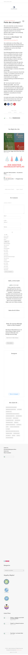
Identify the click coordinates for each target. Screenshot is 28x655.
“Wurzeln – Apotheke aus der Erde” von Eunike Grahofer (17, 618)
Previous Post (9, 189)
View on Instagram (14, 394)
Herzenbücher (9, 422)
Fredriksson (16, 118)
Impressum (6, 447)
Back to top (13, 652)
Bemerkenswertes (10, 20)
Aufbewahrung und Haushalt (12, 413)
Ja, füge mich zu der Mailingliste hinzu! (6, 237)
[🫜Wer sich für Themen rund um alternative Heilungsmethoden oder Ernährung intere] (10, 361)
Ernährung (15, 418)
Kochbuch (19, 424)
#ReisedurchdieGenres (11, 407)
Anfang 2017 (8, 411)
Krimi (7, 426)
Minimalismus (9, 433)
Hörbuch (16, 422)
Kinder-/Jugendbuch (10, 424)
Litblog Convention (14, 426)
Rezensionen (16, 433)
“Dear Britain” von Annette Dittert (16, 633)
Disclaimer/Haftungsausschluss (10, 449)
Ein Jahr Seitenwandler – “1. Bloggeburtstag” (13, 178)
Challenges (8, 418)
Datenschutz (6, 451)
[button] (5, 104)
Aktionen (19, 409)
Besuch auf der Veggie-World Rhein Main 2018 (14, 151)
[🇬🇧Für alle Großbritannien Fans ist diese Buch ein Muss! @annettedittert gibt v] (10, 370)
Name (5, 215)
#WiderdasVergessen (11, 409)
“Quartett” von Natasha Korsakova (17, 623)
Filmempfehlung (9, 420)
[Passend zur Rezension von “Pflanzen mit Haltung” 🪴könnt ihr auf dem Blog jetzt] (10, 379)
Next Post (20, 189)
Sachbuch (8, 435)
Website (5, 226)
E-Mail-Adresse (6, 221)
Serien (13, 435)
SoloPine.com (19, 650)
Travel (18, 435)
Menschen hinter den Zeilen (12, 431)
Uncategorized (9, 437)
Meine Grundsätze (7, 452)
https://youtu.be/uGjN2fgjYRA (11, 40)
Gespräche (17, 420)
